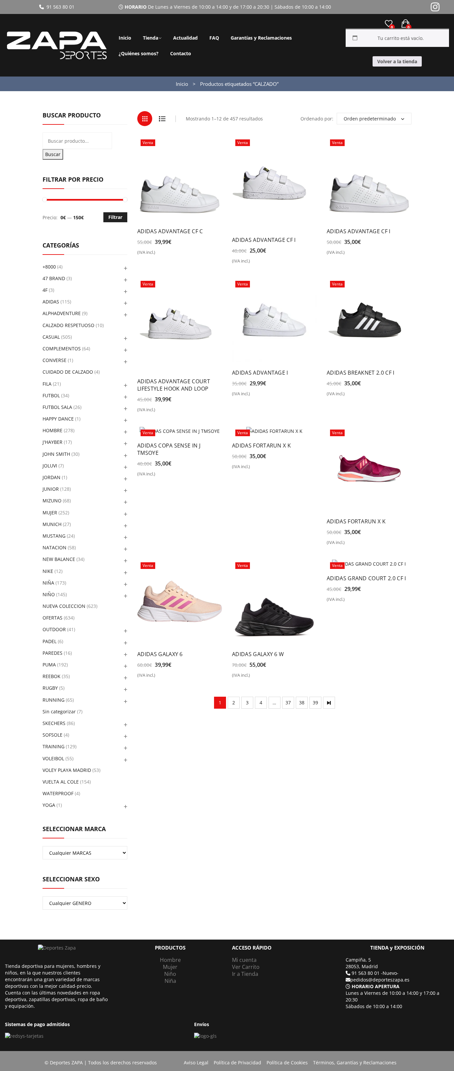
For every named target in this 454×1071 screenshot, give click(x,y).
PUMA (49, 664)
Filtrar (115, 217)
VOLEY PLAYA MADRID (67, 770)
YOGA (49, 805)
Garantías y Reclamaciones (261, 38)
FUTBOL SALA (57, 407)
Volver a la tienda (397, 61)
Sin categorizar (59, 711)
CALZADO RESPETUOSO (68, 325)
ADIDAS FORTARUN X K (261, 445)
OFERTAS (52, 618)
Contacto (180, 53)
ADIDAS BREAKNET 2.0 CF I (361, 372)
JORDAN (51, 477)
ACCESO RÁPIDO (252, 947)
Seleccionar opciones (165, 255)
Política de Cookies (287, 1062)
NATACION (54, 547)
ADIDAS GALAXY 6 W (258, 654)
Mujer (170, 967)
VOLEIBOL (53, 758)
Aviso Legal (196, 1062)
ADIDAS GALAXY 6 (160, 654)
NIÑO (49, 594)
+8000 (49, 267)
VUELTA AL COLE (61, 782)
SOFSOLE (52, 735)
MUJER (50, 512)
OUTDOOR (54, 629)
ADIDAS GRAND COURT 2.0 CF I (366, 578)
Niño (170, 974)
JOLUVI (50, 465)
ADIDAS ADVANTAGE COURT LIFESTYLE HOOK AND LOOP (173, 385)
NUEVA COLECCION (64, 606)
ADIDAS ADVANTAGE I (260, 372)
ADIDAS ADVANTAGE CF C (170, 231)
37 (288, 702)
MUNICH (52, 524)
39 (315, 702)
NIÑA (48, 583)
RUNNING (53, 700)
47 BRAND (54, 278)
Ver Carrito (246, 967)
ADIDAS (51, 301)
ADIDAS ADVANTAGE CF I (264, 240)
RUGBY (50, 688)
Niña (170, 980)
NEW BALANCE (59, 559)
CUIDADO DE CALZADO (68, 372)
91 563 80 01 (59, 7)
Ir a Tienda (245, 974)
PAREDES (52, 653)
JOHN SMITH (56, 454)
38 (301, 702)
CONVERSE (54, 360)
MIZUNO (52, 500)
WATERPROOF (58, 793)
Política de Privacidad (237, 1062)
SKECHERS (54, 723)
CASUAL (51, 337)
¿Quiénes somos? (139, 53)
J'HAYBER (52, 442)
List (162, 118)
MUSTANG (54, 536)
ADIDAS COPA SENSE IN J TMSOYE (168, 449)
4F (45, 290)
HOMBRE (52, 430)
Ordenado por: (316, 118)
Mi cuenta (244, 960)
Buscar (52, 154)
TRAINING (53, 746)
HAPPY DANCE (58, 419)
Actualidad (185, 38)
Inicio (125, 38)
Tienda (150, 38)
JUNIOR (51, 489)
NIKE (48, 571)
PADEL (50, 641)
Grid (144, 118)
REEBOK (51, 676)
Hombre (170, 960)
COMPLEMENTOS (62, 348)
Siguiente (329, 703)
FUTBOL (51, 395)
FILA (47, 384)
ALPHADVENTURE (62, 313)
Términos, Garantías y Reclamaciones (355, 1062)
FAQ (214, 38)
